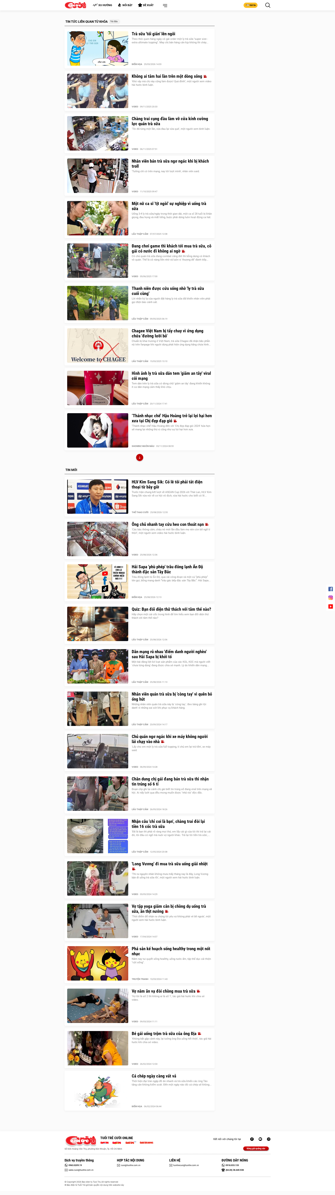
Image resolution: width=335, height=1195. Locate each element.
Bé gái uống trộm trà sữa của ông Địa (165, 1033)
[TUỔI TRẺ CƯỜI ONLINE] (81, 1141)
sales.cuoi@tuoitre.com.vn (81, 1170)
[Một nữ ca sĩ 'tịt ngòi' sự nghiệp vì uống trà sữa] (97, 218)
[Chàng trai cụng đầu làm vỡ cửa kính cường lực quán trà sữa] (97, 133)
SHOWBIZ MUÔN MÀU (143, 446)
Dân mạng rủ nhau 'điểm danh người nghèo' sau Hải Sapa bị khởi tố (169, 654)
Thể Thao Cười (140, 512)
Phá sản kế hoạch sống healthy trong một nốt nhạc (171, 951)
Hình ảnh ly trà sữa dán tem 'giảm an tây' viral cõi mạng (171, 376)
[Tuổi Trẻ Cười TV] (260, 1139)
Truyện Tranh (140, 979)
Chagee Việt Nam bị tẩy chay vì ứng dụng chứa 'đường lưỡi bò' (167, 333)
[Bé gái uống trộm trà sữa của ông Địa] (97, 1048)
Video (135, 106)
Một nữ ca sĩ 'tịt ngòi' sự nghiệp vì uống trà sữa (169, 206)
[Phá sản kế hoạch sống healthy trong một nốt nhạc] (97, 963)
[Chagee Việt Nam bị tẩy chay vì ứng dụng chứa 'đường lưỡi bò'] (97, 345)
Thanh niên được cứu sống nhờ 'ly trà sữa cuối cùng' (168, 291)
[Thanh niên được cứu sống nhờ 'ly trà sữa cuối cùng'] (97, 303)
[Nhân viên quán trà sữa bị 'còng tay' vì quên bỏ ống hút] (97, 709)
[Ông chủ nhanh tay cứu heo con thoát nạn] (97, 539)
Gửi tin (253, 5)
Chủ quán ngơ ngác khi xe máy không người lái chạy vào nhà (170, 739)
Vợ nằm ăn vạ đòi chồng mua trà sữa (164, 991)
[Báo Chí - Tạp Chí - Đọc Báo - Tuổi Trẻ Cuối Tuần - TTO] (118, 1142)
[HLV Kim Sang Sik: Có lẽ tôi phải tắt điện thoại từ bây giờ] (97, 496)
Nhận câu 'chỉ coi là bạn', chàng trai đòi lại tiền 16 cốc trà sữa (168, 824)
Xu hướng (105, 5)
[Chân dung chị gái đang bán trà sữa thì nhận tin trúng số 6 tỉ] (97, 793)
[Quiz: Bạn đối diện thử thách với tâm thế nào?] (97, 624)
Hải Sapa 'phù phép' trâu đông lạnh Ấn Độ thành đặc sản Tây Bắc (167, 569)
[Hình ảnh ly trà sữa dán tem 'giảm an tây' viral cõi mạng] (97, 388)
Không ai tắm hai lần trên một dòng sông (167, 76)
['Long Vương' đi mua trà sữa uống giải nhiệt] (97, 878)
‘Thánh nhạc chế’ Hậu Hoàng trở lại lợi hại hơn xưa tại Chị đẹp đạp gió (172, 418)
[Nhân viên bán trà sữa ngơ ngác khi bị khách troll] (97, 176)
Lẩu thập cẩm (140, 234)
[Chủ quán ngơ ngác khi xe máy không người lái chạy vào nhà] (97, 751)
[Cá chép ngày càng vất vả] (97, 1090)
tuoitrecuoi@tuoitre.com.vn (186, 1165)
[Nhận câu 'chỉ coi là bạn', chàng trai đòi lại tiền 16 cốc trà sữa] (97, 836)
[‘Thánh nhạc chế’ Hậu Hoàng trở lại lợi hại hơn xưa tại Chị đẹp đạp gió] (97, 430)
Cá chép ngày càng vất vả (154, 1076)
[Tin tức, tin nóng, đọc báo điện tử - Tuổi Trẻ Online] (105, 1142)
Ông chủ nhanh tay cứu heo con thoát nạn (168, 524)
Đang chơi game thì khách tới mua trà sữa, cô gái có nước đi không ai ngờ (171, 248)
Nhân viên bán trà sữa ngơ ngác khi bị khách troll (170, 164)
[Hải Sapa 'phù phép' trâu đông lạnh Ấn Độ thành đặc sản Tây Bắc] (97, 581)
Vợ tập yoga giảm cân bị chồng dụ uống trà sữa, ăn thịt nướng (169, 909)
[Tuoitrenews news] (146, 1142)
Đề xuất (148, 5)
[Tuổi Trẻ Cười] (268, 1139)
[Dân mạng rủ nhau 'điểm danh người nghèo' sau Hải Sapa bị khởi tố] (97, 666)
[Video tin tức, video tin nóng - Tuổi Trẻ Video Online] (132, 1142)
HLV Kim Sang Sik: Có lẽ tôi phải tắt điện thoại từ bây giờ (167, 484)
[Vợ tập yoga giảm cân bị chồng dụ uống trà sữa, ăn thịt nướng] (97, 921)
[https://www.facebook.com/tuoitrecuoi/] (252, 1139)
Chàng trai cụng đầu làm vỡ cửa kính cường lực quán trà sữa (170, 121)
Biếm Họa (137, 64)
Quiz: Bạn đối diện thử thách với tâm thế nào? (171, 609)
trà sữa (114, 21)
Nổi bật (127, 5)
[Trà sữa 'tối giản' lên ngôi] (97, 48)
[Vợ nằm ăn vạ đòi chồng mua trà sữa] (97, 1006)
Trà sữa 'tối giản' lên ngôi (153, 33)
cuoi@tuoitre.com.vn (130, 1165)
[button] (164, 5)
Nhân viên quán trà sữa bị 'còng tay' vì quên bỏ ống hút (172, 697)
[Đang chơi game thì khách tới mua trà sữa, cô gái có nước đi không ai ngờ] (97, 260)
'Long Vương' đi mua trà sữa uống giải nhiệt (170, 863)
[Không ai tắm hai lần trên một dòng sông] (97, 91)
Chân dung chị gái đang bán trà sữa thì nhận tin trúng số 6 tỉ (170, 781)
